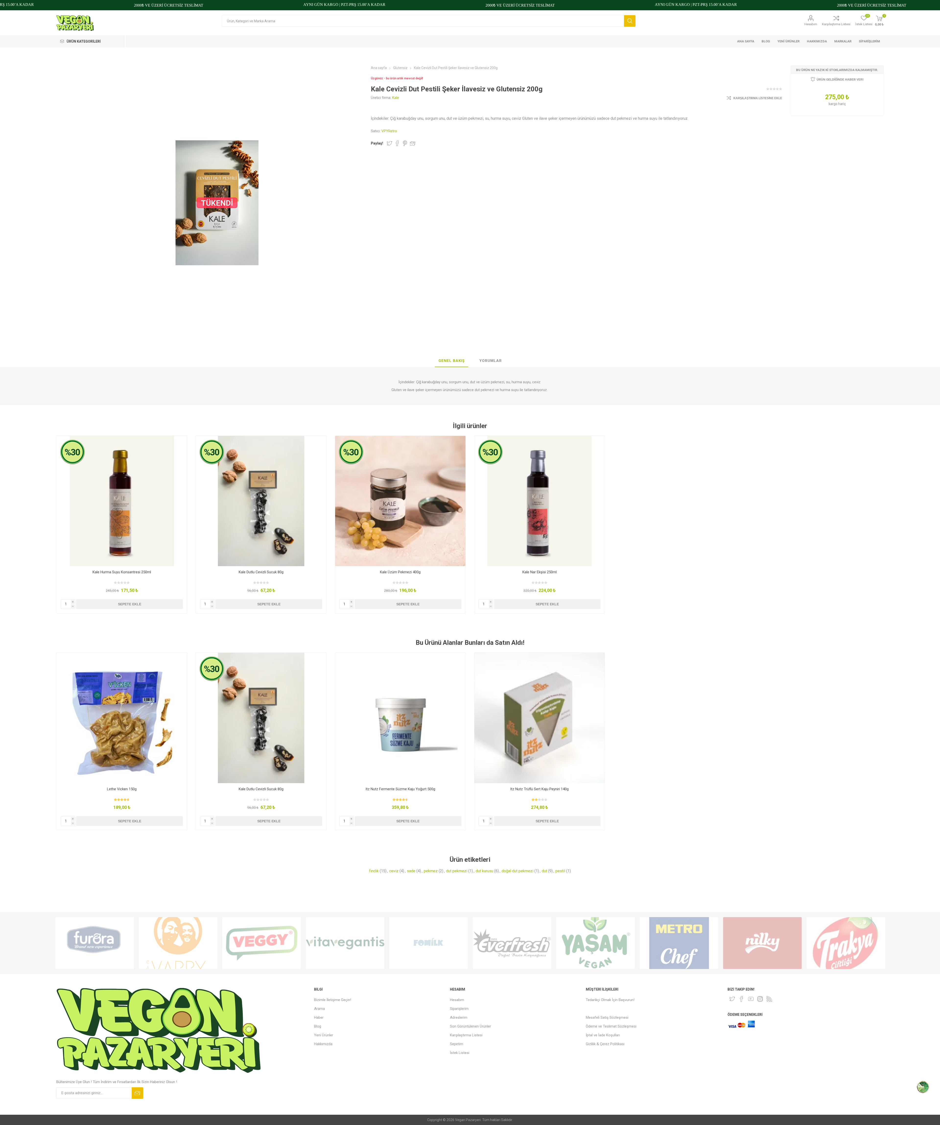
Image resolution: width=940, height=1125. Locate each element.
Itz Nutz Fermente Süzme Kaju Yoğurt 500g (400, 789)
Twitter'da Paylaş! (389, 143)
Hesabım (810, 24)
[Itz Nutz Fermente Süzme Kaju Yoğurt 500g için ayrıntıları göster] (400, 718)
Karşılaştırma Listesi (836, 24)
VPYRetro (389, 131)
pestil (560, 871)
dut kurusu (484, 871)
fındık (374, 871)
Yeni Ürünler (323, 1035)
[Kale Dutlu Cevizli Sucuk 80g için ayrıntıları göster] (261, 501)
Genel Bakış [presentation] (451, 361)
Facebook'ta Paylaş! (397, 143)
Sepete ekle (129, 604)
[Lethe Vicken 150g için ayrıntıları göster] (122, 718)
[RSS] (769, 999)
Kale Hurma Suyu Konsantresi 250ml (122, 572)
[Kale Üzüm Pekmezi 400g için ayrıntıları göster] (400, 501)
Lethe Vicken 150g (122, 789)
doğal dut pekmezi (517, 871)
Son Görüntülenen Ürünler (470, 1026)
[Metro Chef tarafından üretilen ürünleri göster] (679, 943)
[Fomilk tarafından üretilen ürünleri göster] (428, 943)
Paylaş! (377, 143)
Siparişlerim (459, 1008)
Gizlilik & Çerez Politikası (605, 1044)
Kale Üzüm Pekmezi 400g (400, 572)
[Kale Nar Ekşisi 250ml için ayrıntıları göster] (539, 501)
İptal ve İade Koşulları (603, 1035)
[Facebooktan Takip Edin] (741, 999)
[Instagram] (760, 999)
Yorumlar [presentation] (490, 361)
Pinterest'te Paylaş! (405, 143)
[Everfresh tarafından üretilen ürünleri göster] (512, 943)
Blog (317, 1026)
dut (544, 871)
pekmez (431, 871)
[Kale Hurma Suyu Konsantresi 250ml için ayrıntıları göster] (122, 501)
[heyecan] (732, 999)
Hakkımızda (323, 1044)
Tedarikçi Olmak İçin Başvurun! (610, 1000)
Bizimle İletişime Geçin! (332, 1000)
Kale (395, 98)
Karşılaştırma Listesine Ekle (757, 98)
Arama (629, 21)
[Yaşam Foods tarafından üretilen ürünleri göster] (595, 943)
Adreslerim (458, 1017)
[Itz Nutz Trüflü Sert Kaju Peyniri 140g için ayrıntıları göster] (539, 718)
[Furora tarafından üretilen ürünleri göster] (94, 943)
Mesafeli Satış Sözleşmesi (607, 1017)
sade (411, 871)
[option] (94, 943)
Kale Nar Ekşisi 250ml (539, 572)
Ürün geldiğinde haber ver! (840, 79)
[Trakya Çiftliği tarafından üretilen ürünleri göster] (846, 943)
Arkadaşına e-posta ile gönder (412, 143)
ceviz (394, 871)
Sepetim (456, 1044)
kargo (833, 104)
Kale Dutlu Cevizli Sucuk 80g (261, 572)
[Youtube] (751, 999)
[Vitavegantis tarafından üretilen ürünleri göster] (345, 943)
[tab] (451, 361)
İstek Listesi (459, 1053)
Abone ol (137, 1093)
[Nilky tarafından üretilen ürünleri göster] (762, 943)
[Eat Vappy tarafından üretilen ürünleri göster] (178, 943)
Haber (319, 1017)
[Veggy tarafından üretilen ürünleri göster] (261, 943)
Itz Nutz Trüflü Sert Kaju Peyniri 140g (539, 789)
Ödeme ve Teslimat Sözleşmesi (611, 1026)
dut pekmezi (456, 871)
